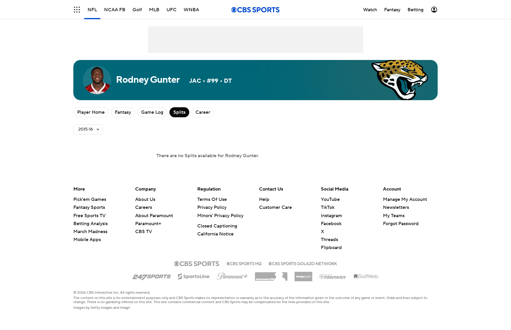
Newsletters (396, 207)
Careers (143, 207)
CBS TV (143, 232)
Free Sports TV (89, 216)
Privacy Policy (212, 207)
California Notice (215, 234)
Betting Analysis (90, 224)
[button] (77, 9)
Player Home (91, 112)
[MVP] (303, 274)
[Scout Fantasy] (333, 276)
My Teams (394, 216)
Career (202, 112)
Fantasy (123, 112)
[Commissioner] (271, 274)
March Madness (90, 232)
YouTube (330, 199)
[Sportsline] (194, 276)
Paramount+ (148, 224)
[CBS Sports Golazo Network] (303, 263)
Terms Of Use (212, 199)
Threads (329, 240)
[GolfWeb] (366, 276)
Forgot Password (401, 224)
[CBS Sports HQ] (244, 263)
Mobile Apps (87, 240)
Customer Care (275, 207)
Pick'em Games (89, 199)
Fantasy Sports (89, 207)
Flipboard (331, 248)
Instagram (331, 216)
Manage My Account (405, 199)
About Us (145, 199)
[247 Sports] (151, 275)
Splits (179, 112)
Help (264, 199)
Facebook (331, 224)
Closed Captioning (217, 226)
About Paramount (154, 216)
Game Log (152, 112)
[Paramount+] (232, 275)
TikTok (327, 207)
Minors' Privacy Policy (220, 216)
